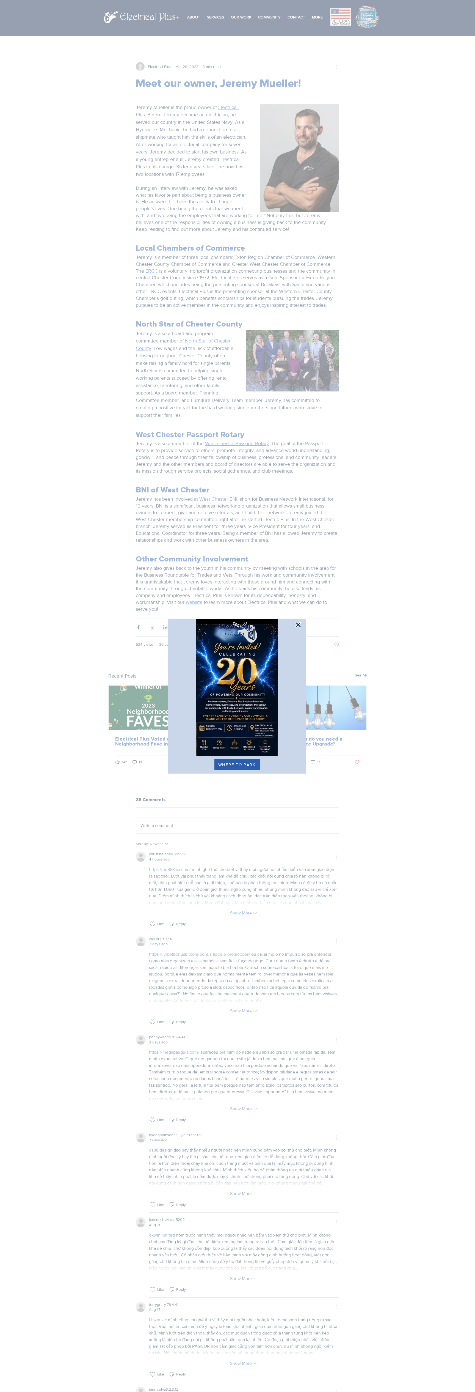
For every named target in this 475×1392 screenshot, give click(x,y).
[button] (298, 625)
